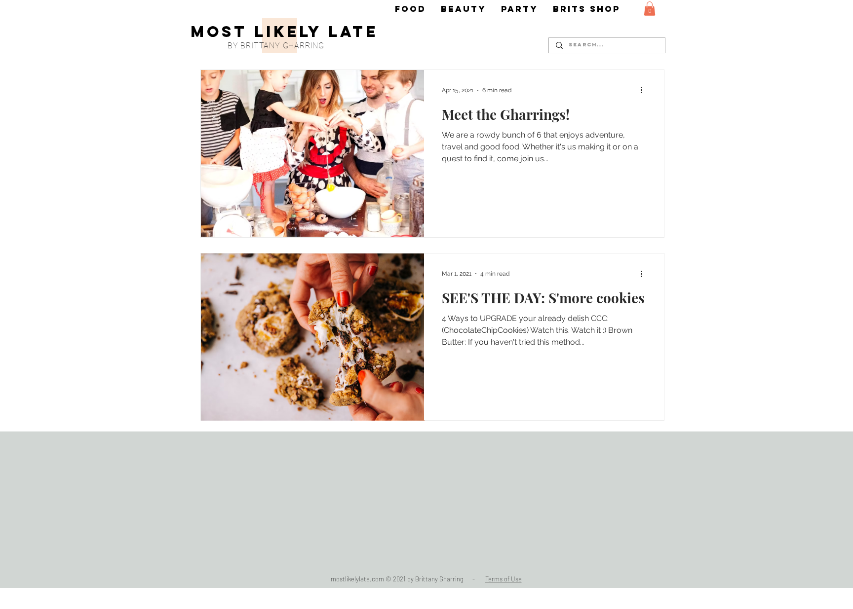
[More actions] (645, 90)
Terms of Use (503, 579)
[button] (650, 8)
